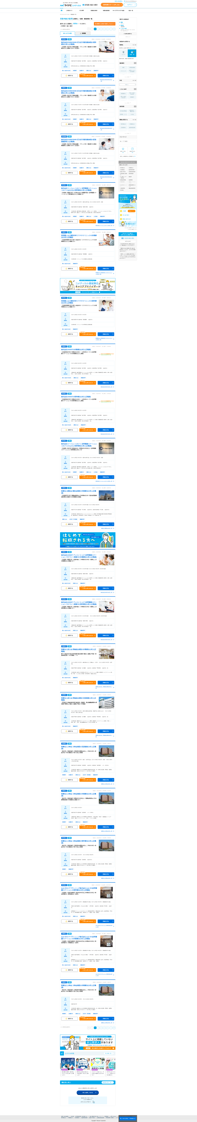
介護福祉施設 (132, 67)
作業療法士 (70, 1117)
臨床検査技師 (84, 1117)
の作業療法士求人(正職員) (76, 349)
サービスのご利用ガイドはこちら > (131, 227)
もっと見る (127, 76)
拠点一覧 (131, 10)
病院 (123, 67)
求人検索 (81, 10)
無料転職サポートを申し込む (111, 4)
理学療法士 (63, 1117)
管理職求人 (123, 93)
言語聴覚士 (77, 1117)
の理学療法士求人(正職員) (76, 397)
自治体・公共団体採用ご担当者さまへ (79, 1116)
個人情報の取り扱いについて (96, 1116)
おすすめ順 (68, 33)
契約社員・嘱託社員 (132, 111)
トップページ (61, 10)
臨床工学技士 (92, 1117)
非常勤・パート (123, 114)
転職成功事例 (94, 10)
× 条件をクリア (127, 36)
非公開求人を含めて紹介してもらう (104, 23)
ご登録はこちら (131, 211)
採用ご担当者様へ (119, 1)
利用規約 (107, 1116)
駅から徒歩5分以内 (132, 93)
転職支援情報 (106, 10)
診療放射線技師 (100, 1117)
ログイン (129, 4)
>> (114, 28)
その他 (132, 114)
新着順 (84, 33)
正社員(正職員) (123, 111)
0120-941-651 (90, 5)
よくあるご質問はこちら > (132, 229)
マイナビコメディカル (64, 14)
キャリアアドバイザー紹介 (118, 10)
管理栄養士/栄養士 (110, 1117)
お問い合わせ (113, 1116)
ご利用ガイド (69, 10)
